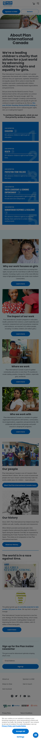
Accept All (20, 731)
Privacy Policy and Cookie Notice (14, 726)
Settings (20, 737)
